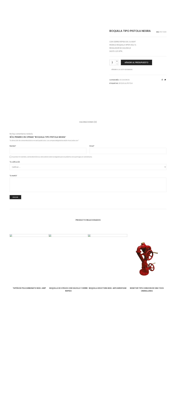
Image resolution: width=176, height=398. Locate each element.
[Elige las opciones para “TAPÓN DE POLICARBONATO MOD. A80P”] (23, 279)
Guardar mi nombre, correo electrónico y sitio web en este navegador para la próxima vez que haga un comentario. (52, 157)
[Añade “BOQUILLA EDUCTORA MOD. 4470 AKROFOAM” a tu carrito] (101, 279)
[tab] (88, 122)
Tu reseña (13, 175)
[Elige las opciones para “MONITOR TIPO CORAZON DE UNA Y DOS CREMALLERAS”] (140, 279)
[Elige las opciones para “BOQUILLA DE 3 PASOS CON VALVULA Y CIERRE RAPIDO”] (62, 279)
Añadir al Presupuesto (136, 62)
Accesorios (124, 80)
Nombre (13, 146)
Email (92, 146)
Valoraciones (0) (88, 122)
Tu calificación (15, 162)
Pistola (130, 83)
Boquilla (122, 83)
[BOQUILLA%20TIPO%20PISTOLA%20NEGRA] (162, 79)
